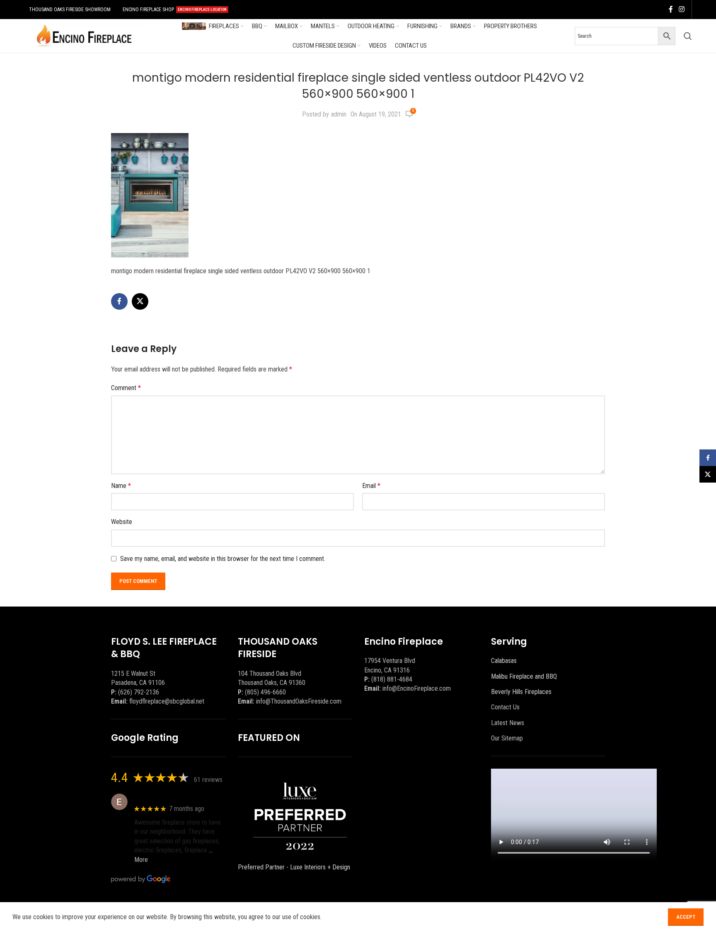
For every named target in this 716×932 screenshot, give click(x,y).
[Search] (688, 36)
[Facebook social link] (671, 9)
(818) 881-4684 (391, 679)
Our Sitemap (507, 738)
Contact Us (505, 707)
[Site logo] (84, 35)
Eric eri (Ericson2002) (164, 797)
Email (371, 486)
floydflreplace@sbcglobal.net (166, 701)
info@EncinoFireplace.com (416, 688)
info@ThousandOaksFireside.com (298, 701)
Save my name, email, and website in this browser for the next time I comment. (222, 559)
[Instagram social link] (681, 9)
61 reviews (208, 780)
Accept (685, 917)
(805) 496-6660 (265, 692)
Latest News (507, 723)
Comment (126, 388)
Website (121, 522)
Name (121, 486)
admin (338, 114)
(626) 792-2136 (138, 692)
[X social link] (140, 301)
